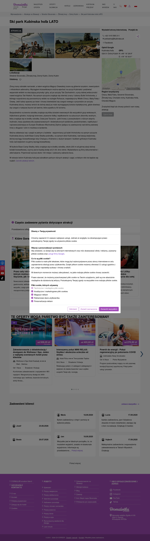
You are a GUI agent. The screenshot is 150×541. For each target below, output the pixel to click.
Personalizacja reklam (43, 301)
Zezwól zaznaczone (89, 309)
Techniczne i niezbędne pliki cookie (49, 288)
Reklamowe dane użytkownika (47, 298)
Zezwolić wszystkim (109, 309)
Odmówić (73, 309)
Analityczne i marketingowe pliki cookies (51, 291)
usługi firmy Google (56, 253)
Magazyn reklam (41, 294)
